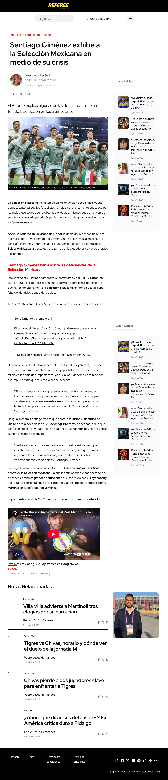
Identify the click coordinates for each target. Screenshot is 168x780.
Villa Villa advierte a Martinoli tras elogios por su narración (60, 609)
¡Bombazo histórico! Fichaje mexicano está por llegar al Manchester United (142, 211)
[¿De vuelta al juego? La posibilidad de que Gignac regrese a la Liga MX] (123, 102)
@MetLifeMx (74, 338)
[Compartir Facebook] (13, 93)
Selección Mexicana (39, 573)
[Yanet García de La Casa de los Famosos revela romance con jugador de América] (123, 168)
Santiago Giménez (17, 573)
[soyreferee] (58, 6)
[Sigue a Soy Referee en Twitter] (127, 760)
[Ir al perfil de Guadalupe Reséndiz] (16, 80)
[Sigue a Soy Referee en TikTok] (144, 760)
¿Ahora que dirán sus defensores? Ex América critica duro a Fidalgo (65, 720)
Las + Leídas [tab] (124, 81)
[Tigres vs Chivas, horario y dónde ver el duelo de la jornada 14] (136, 652)
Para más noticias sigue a (43, 564)
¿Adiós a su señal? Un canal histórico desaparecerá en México (143, 190)
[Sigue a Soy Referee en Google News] (153, 760)
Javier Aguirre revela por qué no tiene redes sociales (68, 304)
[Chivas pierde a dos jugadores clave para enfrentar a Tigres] (136, 689)
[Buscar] (41, 18)
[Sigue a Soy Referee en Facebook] (122, 760)
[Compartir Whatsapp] (28, 93)
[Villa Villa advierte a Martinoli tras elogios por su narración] (136, 615)
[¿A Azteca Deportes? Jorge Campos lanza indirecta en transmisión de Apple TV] (123, 144)
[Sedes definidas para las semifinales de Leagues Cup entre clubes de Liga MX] (123, 123)
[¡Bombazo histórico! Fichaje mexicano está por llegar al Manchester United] (123, 210)
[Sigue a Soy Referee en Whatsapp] (116, 760)
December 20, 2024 (80, 355)
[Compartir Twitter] (21, 93)
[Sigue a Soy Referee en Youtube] (139, 760)
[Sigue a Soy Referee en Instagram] (133, 760)
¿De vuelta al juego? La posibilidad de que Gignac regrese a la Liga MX (142, 102)
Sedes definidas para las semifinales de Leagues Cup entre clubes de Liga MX (142, 123)
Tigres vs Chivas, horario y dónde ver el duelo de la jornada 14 (65, 646)
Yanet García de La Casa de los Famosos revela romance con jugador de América (142, 169)
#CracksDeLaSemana (28, 338)
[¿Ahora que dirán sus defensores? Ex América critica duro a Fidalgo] (136, 726)
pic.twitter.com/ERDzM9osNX (34, 343)
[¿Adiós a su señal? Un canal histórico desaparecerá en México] (123, 189)
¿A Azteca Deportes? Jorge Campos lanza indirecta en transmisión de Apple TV (143, 146)
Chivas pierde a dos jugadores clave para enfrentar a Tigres (64, 683)
